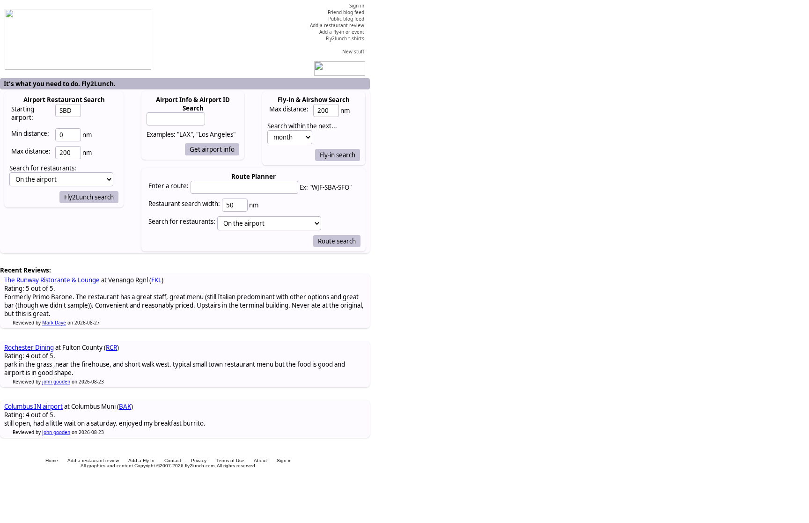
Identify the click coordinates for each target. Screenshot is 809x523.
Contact (172, 460)
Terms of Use (230, 460)
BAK (125, 406)
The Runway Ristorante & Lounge (52, 280)
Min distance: (30, 133)
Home (51, 460)
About (260, 460)
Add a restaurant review (93, 460)
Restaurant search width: (184, 203)
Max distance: (31, 151)
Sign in (284, 460)
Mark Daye (54, 322)
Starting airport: (22, 113)
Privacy (198, 460)
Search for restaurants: (181, 221)
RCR (111, 347)
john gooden (56, 381)
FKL (156, 280)
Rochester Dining (29, 347)
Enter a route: (168, 186)
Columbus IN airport (33, 406)
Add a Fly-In (141, 460)
